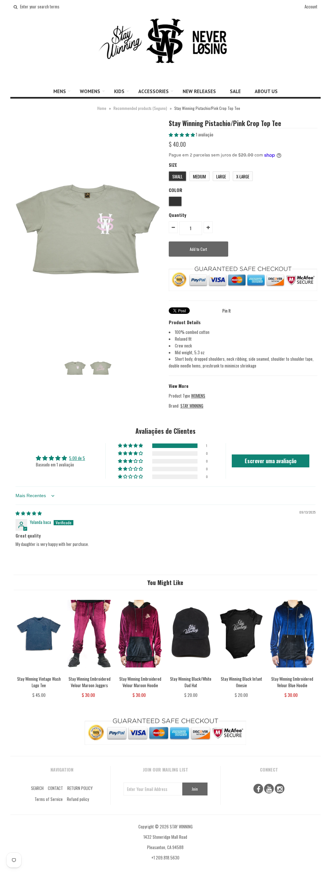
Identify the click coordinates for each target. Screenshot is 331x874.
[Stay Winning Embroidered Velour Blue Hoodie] (292, 672)
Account (310, 6)
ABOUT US (266, 91)
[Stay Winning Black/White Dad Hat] (191, 672)
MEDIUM (199, 176)
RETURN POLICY (80, 788)
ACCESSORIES (153, 91)
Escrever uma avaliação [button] (270, 461)
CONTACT (55, 788)
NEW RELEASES (199, 91)
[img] (29, 513)
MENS (59, 91)
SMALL (177, 176)
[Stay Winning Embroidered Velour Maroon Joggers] (89, 672)
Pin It (226, 310)
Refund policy (78, 799)
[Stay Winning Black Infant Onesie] (241, 672)
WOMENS (90, 91)
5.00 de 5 (77, 458)
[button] (182, 134)
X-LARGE (242, 176)
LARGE (221, 176)
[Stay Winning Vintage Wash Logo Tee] (39, 672)
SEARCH (37, 788)
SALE (235, 91)
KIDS (119, 91)
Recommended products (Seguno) (140, 108)
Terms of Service (49, 799)
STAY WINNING (191, 405)
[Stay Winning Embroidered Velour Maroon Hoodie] (140, 672)
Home (101, 108)
